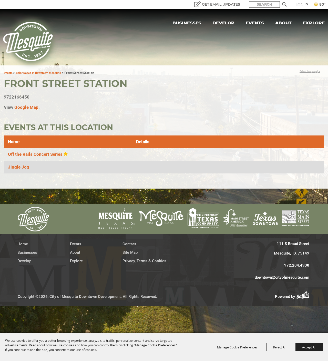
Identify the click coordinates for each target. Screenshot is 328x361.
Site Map (130, 252)
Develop (223, 22)
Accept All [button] (309, 347)
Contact (129, 244)
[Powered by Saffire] (304, 296)
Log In (301, 4)
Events (255, 22)
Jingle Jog (18, 167)
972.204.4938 (296, 265)
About (283, 22)
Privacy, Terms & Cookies (144, 261)
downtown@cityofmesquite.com (282, 277)
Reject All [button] (279, 347)
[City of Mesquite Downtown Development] (31, 41)
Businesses (186, 22)
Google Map (26, 107)
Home (22, 244)
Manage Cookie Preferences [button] (237, 347)
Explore (314, 22)
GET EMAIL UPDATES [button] (221, 4)
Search (284, 4)
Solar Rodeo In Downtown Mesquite (38, 73)
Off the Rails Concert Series (35, 154)
